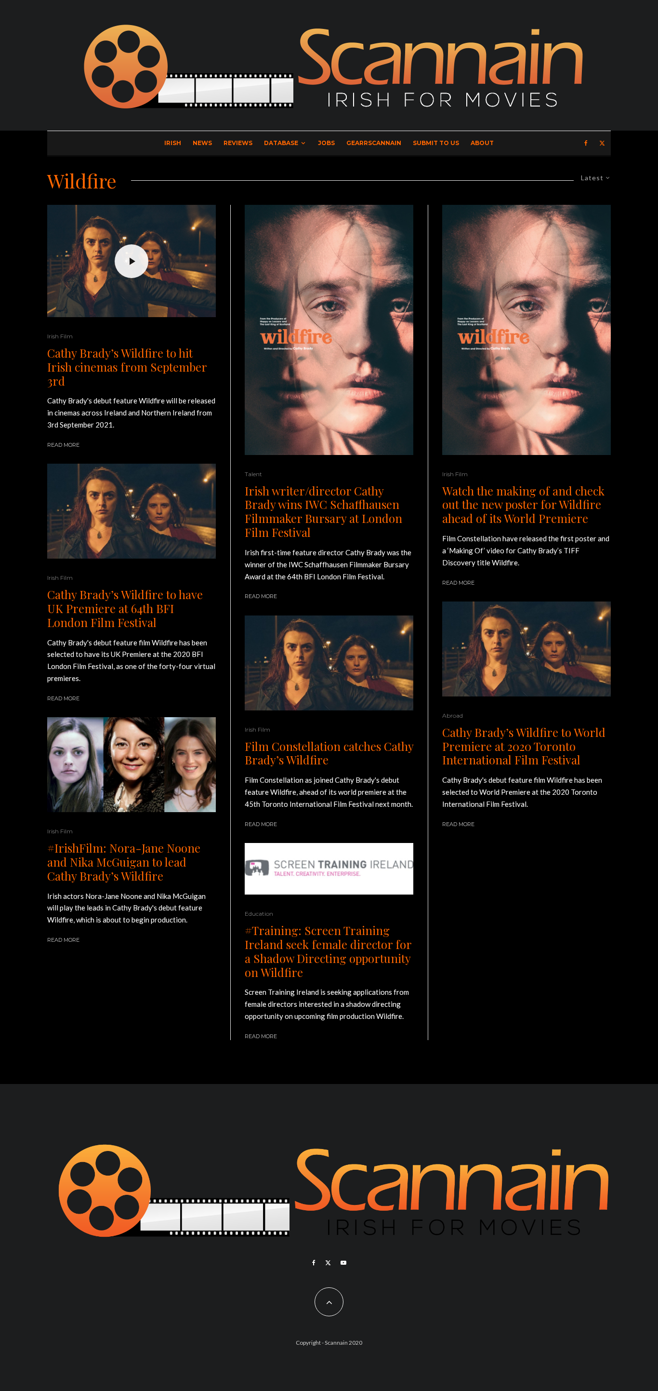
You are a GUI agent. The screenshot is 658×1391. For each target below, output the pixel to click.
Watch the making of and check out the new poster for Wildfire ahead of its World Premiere (523, 504)
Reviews (238, 143)
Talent (253, 474)
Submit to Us (436, 143)
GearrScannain (373, 143)
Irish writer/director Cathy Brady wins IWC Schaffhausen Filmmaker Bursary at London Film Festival (323, 511)
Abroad (452, 715)
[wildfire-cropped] (131, 511)
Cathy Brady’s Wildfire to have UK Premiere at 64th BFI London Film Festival (125, 608)
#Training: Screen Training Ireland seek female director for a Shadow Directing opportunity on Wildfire (328, 951)
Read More (63, 444)
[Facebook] (586, 143)
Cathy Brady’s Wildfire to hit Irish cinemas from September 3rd (127, 367)
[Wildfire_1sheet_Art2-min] (329, 330)
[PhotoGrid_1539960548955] (131, 764)
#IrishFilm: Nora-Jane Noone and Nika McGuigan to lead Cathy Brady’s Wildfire (123, 862)
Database (281, 143)
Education (259, 913)
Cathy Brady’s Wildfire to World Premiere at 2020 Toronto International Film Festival (523, 746)
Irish (172, 143)
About (482, 143)
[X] (602, 143)
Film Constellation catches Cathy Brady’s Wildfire (329, 753)
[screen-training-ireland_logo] (329, 869)
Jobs (326, 143)
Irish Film (60, 336)
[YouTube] (343, 1263)
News (202, 143)
